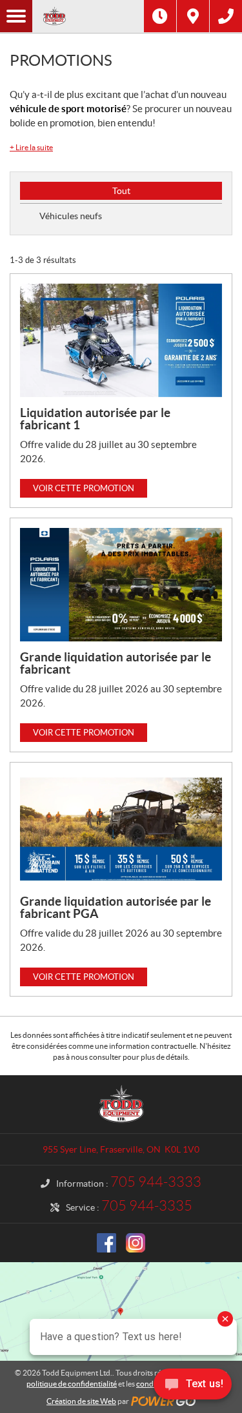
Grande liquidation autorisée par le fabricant (115, 663)
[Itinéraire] (193, 16)
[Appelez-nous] (226, 16)
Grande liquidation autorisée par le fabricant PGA (115, 907)
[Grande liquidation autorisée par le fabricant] (121, 584)
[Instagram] (135, 1242)
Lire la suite (31, 147)
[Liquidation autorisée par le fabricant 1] (121, 340)
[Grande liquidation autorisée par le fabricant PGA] (121, 829)
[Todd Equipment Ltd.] (88, 16)
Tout (121, 191)
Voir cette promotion (83, 488)
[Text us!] (192, 1387)
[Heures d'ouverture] (160, 16)
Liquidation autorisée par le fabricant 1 (95, 418)
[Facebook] (106, 1242)
